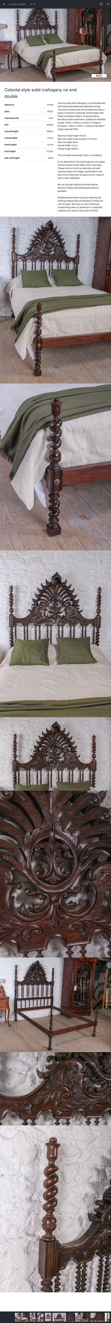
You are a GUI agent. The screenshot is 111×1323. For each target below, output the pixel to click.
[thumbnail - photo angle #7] (83, 1317)
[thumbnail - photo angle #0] (8, 1317)
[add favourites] (108, 4)
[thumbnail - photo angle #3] (34, 1317)
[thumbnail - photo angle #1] (19, 1317)
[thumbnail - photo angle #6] (68, 1317)
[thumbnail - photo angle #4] (46, 1317)
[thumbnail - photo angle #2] (27, 1317)
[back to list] (4, 4)
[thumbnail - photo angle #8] (94, 1317)
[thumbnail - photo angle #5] (57, 1317)
